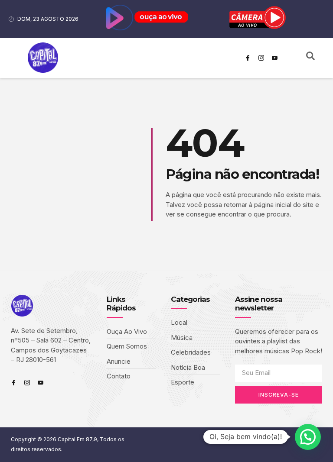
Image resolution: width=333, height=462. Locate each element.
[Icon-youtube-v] (275, 58)
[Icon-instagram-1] (261, 58)
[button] (308, 437)
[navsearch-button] (310, 58)
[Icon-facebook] (248, 58)
